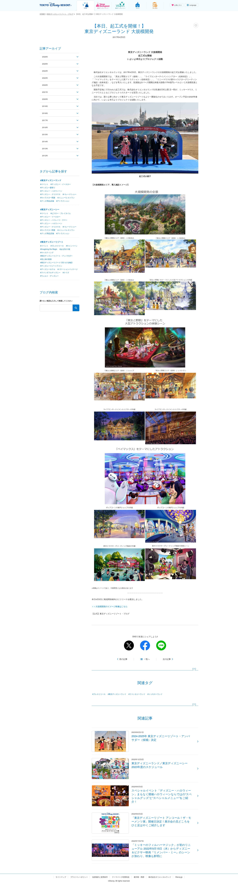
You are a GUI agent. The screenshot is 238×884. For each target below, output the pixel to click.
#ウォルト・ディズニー (49, 276)
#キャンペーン (71, 245)
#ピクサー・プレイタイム (61, 213)
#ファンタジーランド (137, 694)
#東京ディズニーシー (49, 209)
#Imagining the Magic (48, 249)
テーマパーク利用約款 (120, 877)
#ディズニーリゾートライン (51, 266)
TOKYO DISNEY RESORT (56, 5)
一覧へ (147, 659)
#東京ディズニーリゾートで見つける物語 (56, 262)
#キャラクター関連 (47, 197)
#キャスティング (46, 252)
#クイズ (66, 272)
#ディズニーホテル (47, 269)
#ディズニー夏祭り (47, 187)
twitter (129, 645)
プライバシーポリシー (79, 877)
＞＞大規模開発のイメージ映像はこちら (109, 606)
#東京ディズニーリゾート (51, 241)
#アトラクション (62, 201)
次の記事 (167, 659)
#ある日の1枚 (65, 249)
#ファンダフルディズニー (50, 272)
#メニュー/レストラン (66, 197)
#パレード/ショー (69, 194)
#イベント (44, 184)
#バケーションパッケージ (68, 269)
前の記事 (123, 659)
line (161, 645)
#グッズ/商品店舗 (47, 201)
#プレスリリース (98, 694)
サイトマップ (61, 877)
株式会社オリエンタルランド (160, 877)
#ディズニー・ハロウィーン (51, 191)
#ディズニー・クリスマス (50, 194)
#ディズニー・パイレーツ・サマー (53, 220)
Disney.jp (178, 877)
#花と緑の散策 (46, 259)
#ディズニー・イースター (61, 184)
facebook (145, 645)
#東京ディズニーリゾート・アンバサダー (56, 255)
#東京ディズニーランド (117, 694)
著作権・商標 (139, 877)
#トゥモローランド (155, 694)
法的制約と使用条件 (100, 877)
